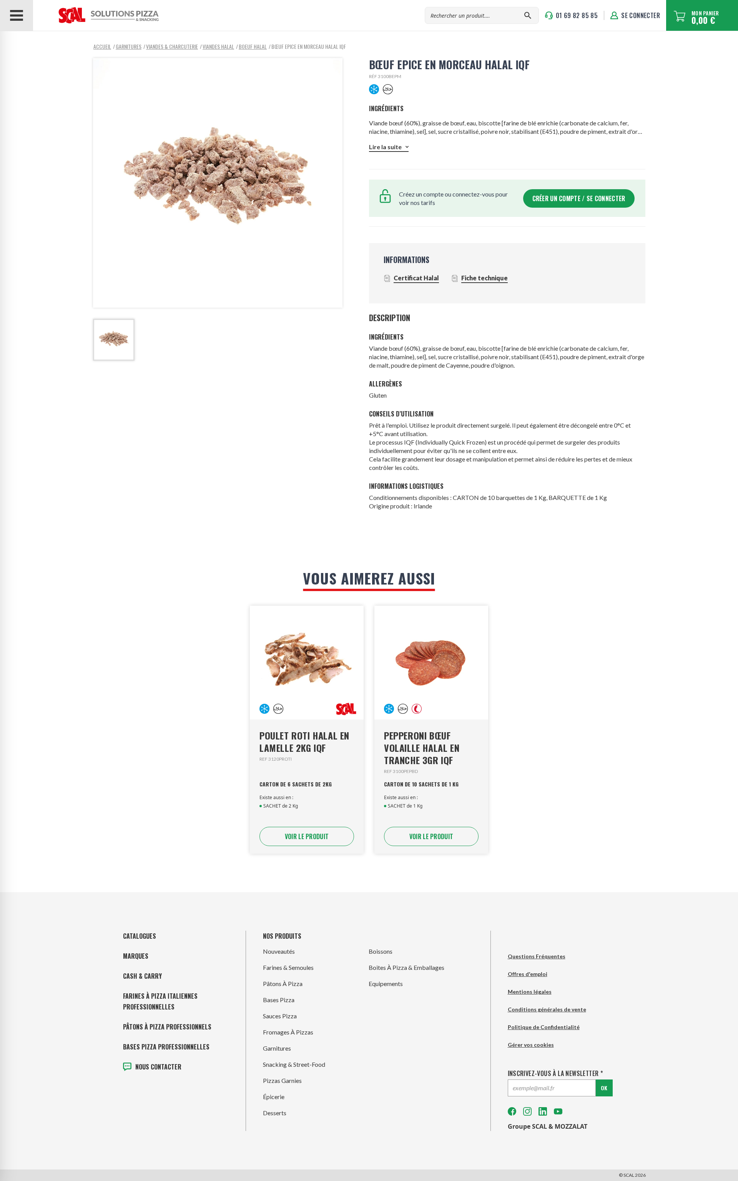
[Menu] (16, 15)
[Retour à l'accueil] (97, 15)
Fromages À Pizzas (288, 1032)
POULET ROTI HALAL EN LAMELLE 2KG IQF (304, 741)
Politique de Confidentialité (544, 1027)
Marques (135, 956)
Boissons (380, 951)
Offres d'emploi (527, 974)
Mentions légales (530, 991)
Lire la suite (385, 146)
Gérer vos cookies (531, 1044)
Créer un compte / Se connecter (578, 198)
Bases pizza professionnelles (166, 1046)
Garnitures (277, 1048)
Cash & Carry (142, 976)
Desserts (274, 1112)
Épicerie (273, 1096)
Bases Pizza (278, 999)
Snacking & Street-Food (294, 1064)
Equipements (386, 983)
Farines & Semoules (288, 967)
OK (604, 1088)
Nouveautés (279, 951)
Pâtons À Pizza (283, 983)
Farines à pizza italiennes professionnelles (160, 1001)
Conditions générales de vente (547, 1009)
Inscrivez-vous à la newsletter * (555, 1073)
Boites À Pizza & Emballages (406, 967)
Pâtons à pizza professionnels (167, 1026)
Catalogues (139, 936)
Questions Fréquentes (536, 956)
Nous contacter (158, 1066)
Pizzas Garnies (282, 1080)
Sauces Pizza (280, 1015)
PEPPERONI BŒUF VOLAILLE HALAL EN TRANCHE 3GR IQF (421, 747)
